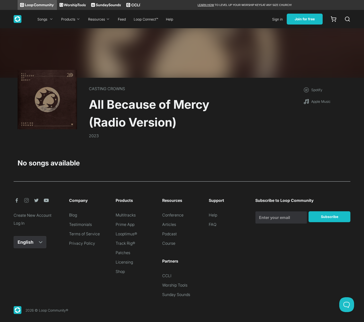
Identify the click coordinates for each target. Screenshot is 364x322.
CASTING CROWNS (107, 88)
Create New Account (33, 215)
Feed (122, 19)
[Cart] (334, 19)
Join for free (305, 19)
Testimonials (80, 224)
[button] (17, 200)
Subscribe (329, 217)
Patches (123, 252)
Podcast (169, 233)
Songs (42, 19)
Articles (169, 224)
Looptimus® (126, 233)
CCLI (166, 275)
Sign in (277, 19)
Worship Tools (174, 285)
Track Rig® (125, 243)
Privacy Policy (82, 243)
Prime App (125, 224)
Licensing (124, 262)
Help (169, 19)
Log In (19, 223)
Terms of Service (84, 233)
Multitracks (126, 215)
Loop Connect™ (146, 19)
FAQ (212, 224)
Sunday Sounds (176, 294)
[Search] (347, 19)
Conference (172, 215)
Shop (120, 271)
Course (168, 243)
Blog (73, 215)
